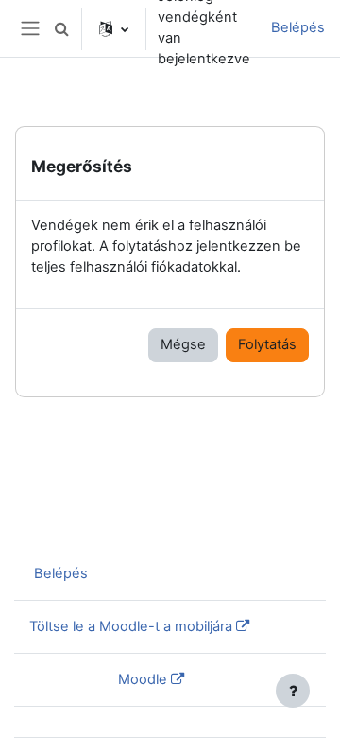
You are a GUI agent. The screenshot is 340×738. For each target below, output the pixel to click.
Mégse (183, 344)
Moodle (142, 679)
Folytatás (267, 344)
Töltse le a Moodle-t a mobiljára (130, 626)
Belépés (298, 27)
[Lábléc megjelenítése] (293, 691)
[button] (61, 28)
